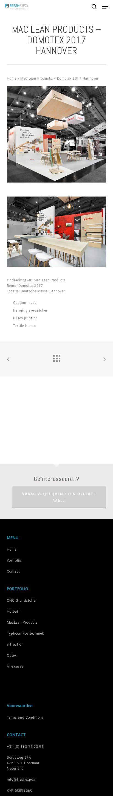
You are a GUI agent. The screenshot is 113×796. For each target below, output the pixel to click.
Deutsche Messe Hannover (43, 291)
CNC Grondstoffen (22, 600)
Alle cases (15, 666)
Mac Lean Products (50, 280)
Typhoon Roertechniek (25, 633)
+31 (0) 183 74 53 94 (25, 747)
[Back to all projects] (56, 357)
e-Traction (15, 644)
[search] (94, 6)
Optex (12, 655)
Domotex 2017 (31, 286)
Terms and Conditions (25, 717)
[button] (105, 6)
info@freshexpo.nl (22, 779)
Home (11, 78)
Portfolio (14, 560)
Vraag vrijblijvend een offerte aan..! (59, 497)
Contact (13, 571)
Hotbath (14, 611)
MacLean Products (22, 622)
